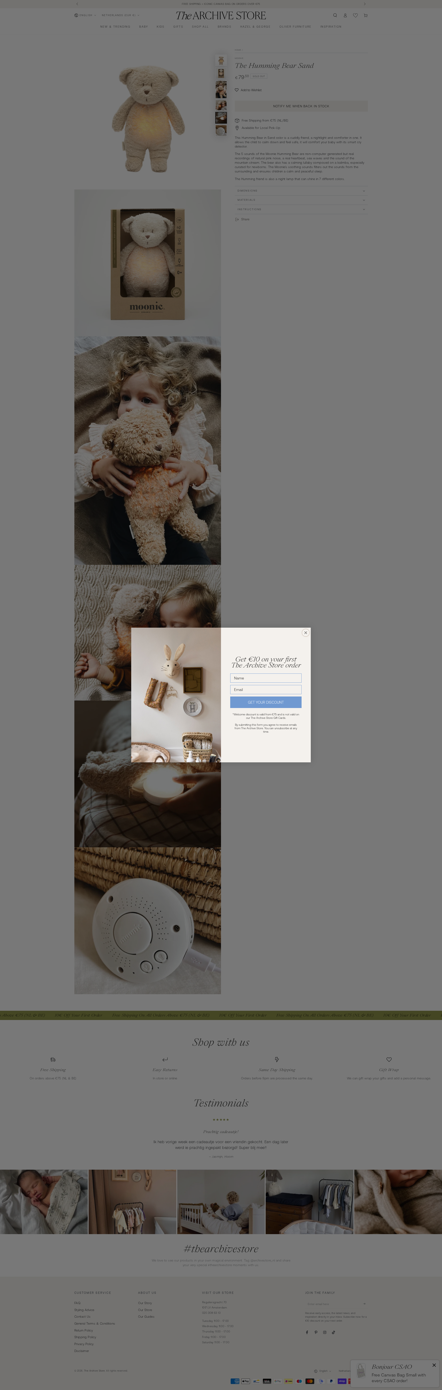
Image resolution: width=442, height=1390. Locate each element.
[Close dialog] (305, 632)
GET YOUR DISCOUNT (266, 702)
